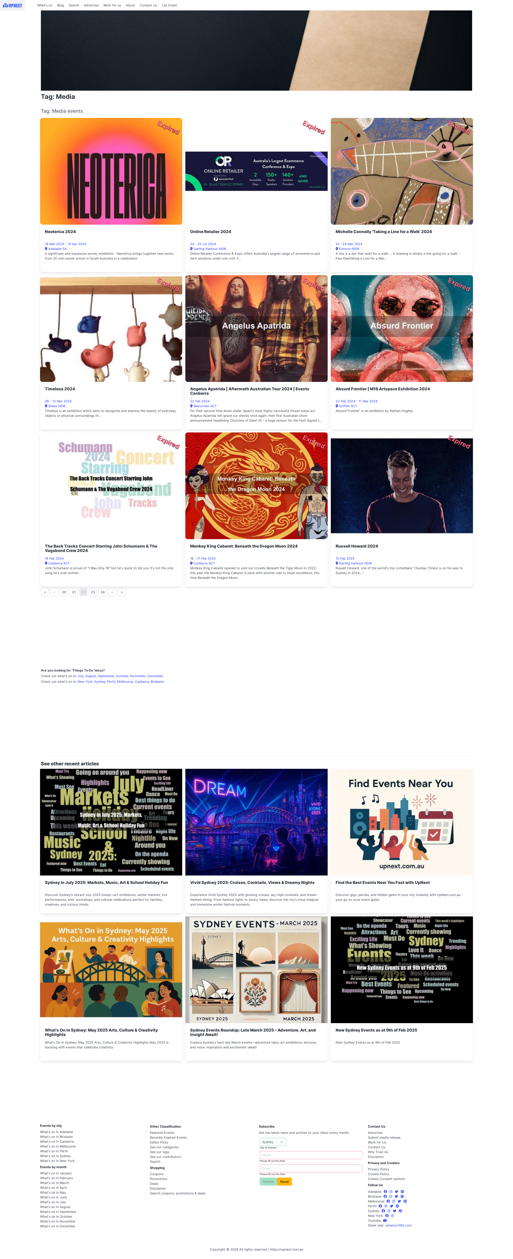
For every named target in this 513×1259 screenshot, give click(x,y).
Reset (284, 1182)
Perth (111, 682)
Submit (268, 1182)
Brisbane (157, 682)
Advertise (91, 5)
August (90, 676)
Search (74, 5)
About (130, 5)
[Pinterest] (402, 1191)
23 (93, 592)
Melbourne (125, 682)
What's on (44, 5)
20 (64, 592)
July (81, 676)
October (122, 676)
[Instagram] (391, 1191)
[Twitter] (397, 1191)
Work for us (112, 5)
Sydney (99, 682)
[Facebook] (386, 1191)
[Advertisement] (18, 35)
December (155, 676)
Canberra (142, 682)
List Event (169, 5)
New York (85, 682)
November (138, 676)
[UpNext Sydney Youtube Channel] (385, 1220)
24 (103, 592)
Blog (60, 5)
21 (74, 592)
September (106, 676)
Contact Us (148, 5)
